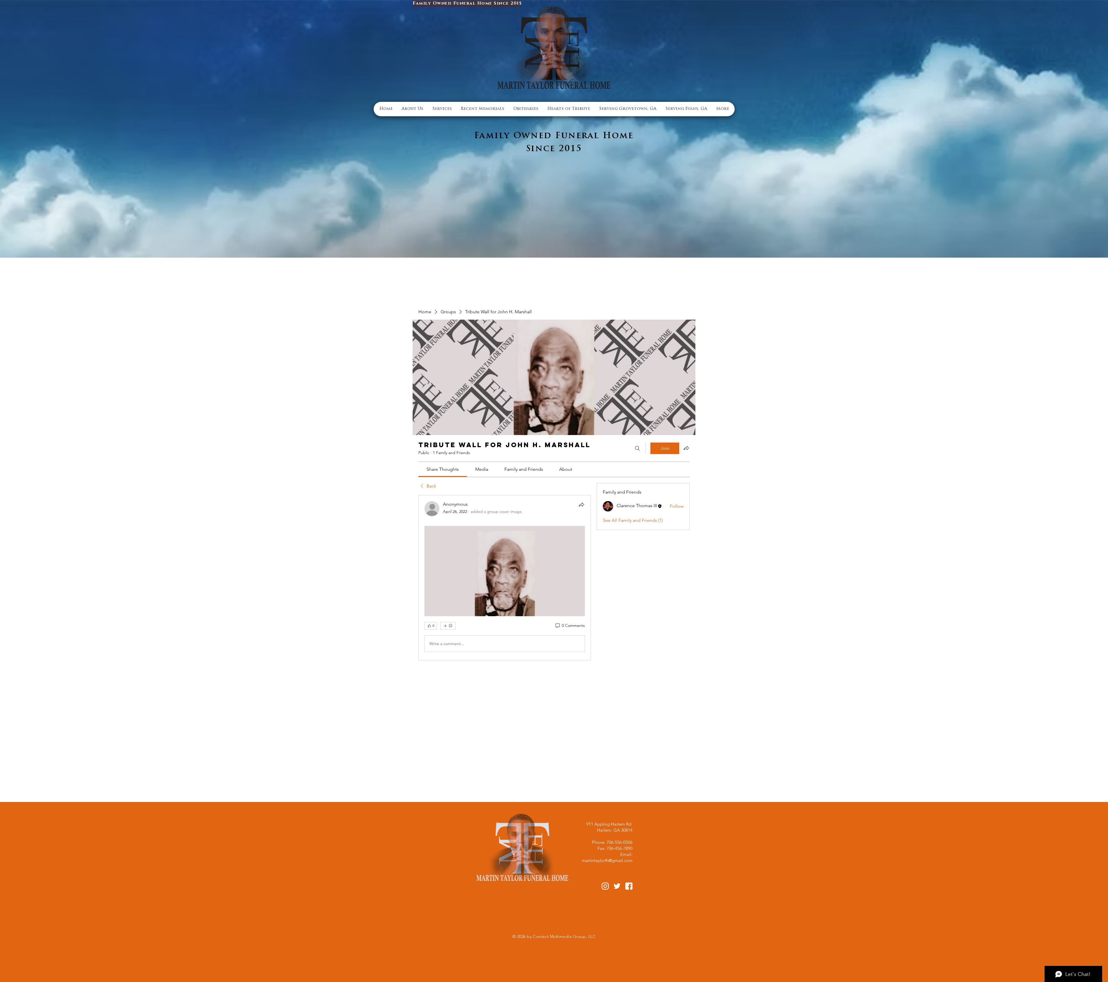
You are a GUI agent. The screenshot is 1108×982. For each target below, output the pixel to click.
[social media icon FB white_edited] (628, 886)
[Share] (581, 504)
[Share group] (686, 448)
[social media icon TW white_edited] (617, 886)
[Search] (637, 448)
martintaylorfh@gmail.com (607, 860)
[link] (442, 469)
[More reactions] (448, 625)
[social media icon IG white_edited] (605, 886)
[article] (504, 577)
